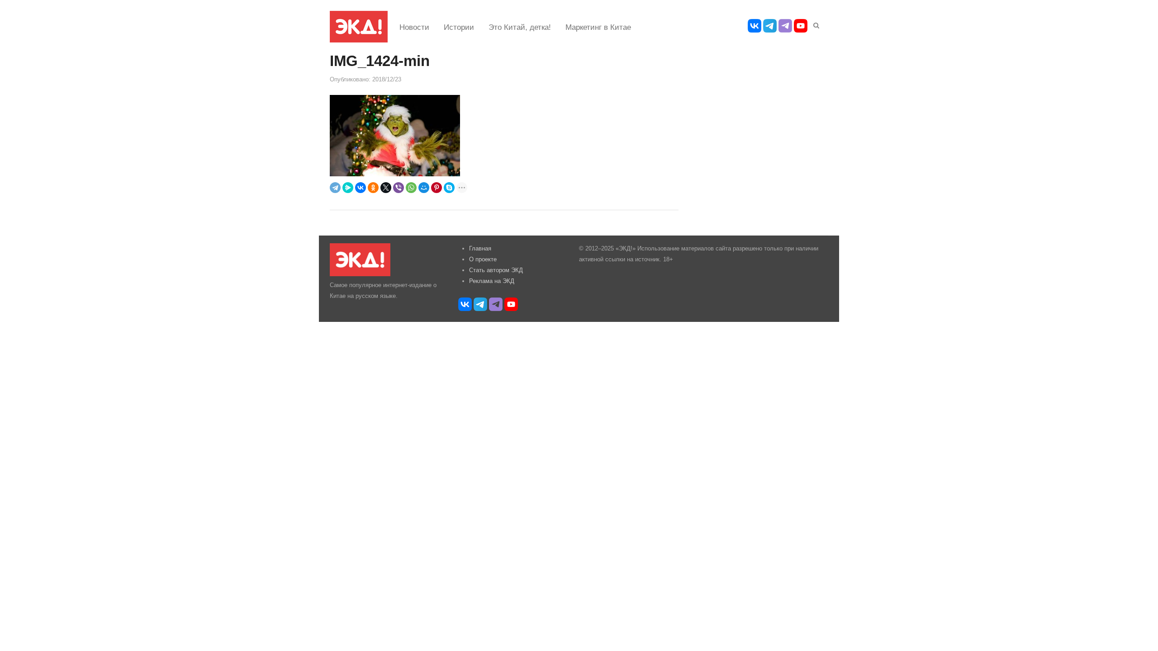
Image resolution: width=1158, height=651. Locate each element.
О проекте (483, 259)
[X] (385, 187)
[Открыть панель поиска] (814, 24)
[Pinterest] (436, 187)
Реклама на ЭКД (491, 281)
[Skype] (449, 187)
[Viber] (398, 187)
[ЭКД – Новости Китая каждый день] (359, 26)
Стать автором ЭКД (496, 270)
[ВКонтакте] (360, 187)
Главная (480, 248)
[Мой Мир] (423, 187)
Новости (414, 27)
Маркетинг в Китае (598, 27)
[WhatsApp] (411, 187)
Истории (459, 27)
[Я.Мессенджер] (347, 187)
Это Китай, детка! (520, 27)
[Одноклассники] (373, 187)
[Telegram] (335, 187)
